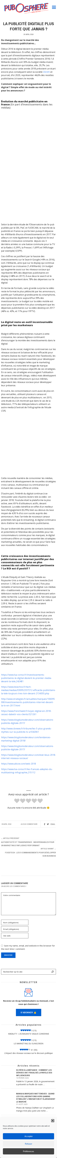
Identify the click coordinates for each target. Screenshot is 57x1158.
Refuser (28, 1144)
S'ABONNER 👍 (29, 1012)
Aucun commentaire (29, 824)
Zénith (46, 71)
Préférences (28, 1151)
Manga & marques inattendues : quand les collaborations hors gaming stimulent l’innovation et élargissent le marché (35, 1097)
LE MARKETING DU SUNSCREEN (28, 1043)
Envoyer (8, 955)
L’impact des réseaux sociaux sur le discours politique (28, 1053)
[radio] (17, 801)
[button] (52, 1120)
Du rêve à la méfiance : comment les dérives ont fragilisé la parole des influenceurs (34, 1073)
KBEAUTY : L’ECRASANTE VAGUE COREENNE (28, 1033)
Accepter (28, 1136)
